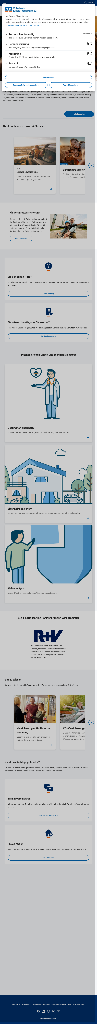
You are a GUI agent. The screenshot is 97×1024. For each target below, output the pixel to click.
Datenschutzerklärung (15, 25)
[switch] (89, 43)
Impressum (34, 25)
